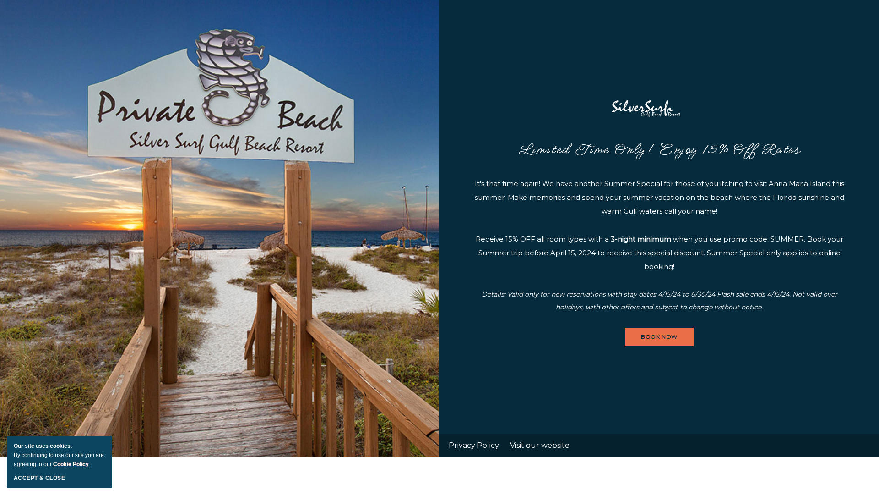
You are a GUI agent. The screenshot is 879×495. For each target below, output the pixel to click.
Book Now (659, 339)
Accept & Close (39, 478)
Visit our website (540, 445)
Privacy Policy (474, 445)
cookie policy (71, 464)
